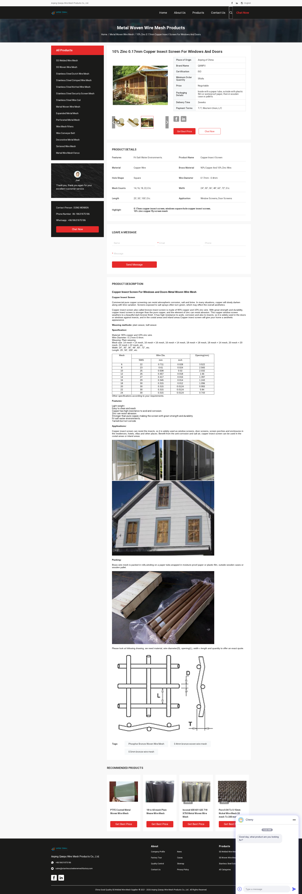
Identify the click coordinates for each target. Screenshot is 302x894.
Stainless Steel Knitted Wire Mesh (73, 87)
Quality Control (157, 864)
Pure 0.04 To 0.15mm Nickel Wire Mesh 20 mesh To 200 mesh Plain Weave (231, 814)
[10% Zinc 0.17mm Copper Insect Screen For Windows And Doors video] (140, 85)
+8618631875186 (77, 220)
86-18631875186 (81, 214)
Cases (180, 858)
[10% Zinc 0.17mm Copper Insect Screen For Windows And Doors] (123, 791)
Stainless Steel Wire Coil (68, 100)
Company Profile (158, 852)
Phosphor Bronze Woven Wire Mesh (146, 744)
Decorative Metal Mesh (68, 139)
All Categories (225, 870)
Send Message (134, 264)
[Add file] (240, 889)
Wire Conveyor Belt (65, 133)
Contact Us (156, 870)
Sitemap (180, 864)
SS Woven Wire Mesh (66, 67)
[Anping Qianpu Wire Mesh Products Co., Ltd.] (61, 12)
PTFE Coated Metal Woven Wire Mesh (120, 812)
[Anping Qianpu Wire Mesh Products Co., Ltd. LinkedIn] (237, 3)
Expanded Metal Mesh (67, 113)
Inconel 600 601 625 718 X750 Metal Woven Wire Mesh (195, 813)
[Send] (294, 889)
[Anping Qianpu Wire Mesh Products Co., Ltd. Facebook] (232, 3)
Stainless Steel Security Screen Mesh (75, 93)
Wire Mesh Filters (64, 126)
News (179, 852)
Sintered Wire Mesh (66, 146)
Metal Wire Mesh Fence (68, 153)
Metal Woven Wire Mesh (122, 34)
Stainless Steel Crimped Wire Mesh (74, 80)
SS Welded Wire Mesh (67, 60)
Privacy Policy (183, 870)
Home (104, 34)
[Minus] (294, 820)
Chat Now (77, 229)
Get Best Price (184, 131)
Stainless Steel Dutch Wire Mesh (72, 73)
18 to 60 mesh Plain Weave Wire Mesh (156, 812)
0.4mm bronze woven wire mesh (190, 744)
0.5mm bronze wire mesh (141, 751)
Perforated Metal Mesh (68, 120)
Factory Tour (156, 858)
